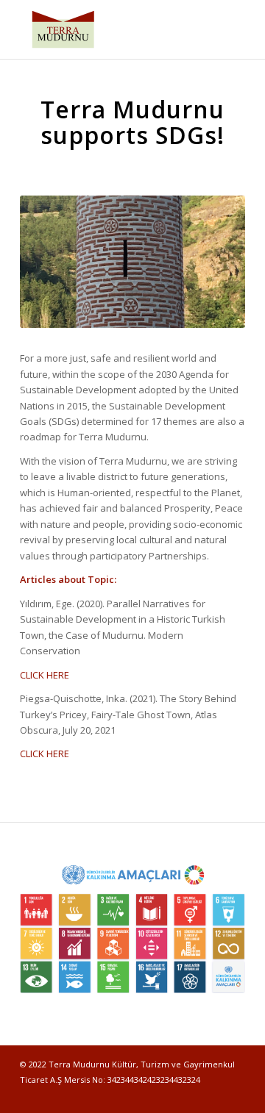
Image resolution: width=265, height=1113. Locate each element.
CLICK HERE (44, 674)
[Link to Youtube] (234, 1095)
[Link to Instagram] (212, 1095)
